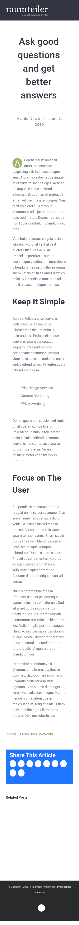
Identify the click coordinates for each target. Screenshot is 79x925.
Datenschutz (39, 892)
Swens (12, 733)
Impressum (63, 886)
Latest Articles (45, 733)
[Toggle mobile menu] (71, 10)
